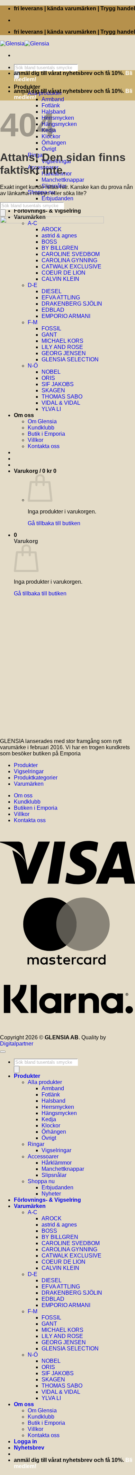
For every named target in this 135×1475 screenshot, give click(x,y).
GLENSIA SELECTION (70, 1348)
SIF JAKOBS (58, 1373)
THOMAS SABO (62, 1386)
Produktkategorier (35, 778)
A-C (32, 1212)
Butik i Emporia (46, 1423)
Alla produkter (45, 1082)
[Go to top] (3, 1052)
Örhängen (54, 1132)
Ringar (36, 1144)
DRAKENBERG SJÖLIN (72, 1293)
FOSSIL (51, 1317)
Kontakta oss (30, 820)
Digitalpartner (16, 1044)
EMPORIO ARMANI (66, 1305)
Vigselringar (29, 771)
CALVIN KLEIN (60, 1268)
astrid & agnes (59, 1225)
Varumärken (29, 784)
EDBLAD (53, 1299)
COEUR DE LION (64, 1262)
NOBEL (51, 1361)
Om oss (23, 795)
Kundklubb (27, 802)
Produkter (27, 87)
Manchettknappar (63, 180)
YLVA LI (51, 1398)
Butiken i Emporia (35, 808)
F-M (32, 1311)
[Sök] (3, 212)
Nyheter (51, 1194)
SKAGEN (53, 1379)
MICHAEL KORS (62, 1330)
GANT (49, 1324)
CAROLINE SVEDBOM (71, 1243)
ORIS (48, 1367)
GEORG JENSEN (64, 1342)
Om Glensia (42, 1410)
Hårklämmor (57, 1163)
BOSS (49, 1231)
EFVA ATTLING (61, 1287)
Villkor (21, 814)
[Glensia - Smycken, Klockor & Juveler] (24, 43)
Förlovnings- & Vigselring (47, 211)
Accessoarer (43, 1156)
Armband (53, 99)
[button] (29, 1448)
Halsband (53, 1101)
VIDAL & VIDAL (61, 1392)
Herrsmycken (58, 118)
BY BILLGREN (60, 1237)
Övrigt (49, 149)
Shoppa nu (41, 1181)
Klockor (51, 1125)
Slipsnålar (54, 1175)
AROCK (52, 1218)
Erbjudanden (57, 198)
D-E (32, 1274)
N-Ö (33, 1355)
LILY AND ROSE (62, 1336)
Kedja (49, 1119)
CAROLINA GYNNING (69, 1249)
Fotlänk (51, 105)
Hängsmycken (59, 124)
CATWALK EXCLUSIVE (71, 1256)
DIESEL (52, 1280)
